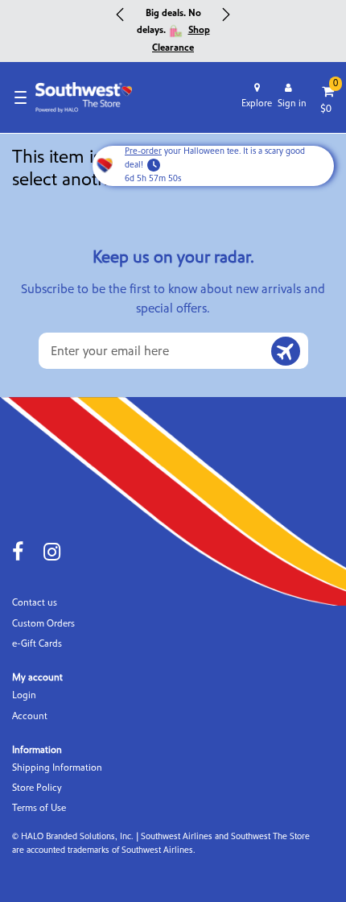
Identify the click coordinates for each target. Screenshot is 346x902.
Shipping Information (57, 768)
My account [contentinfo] (37, 677)
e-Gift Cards (37, 644)
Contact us (34, 603)
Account (29, 716)
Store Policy (37, 788)
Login (24, 695)
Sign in (292, 103)
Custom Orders (43, 624)
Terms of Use (39, 808)
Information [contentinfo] (37, 749)
